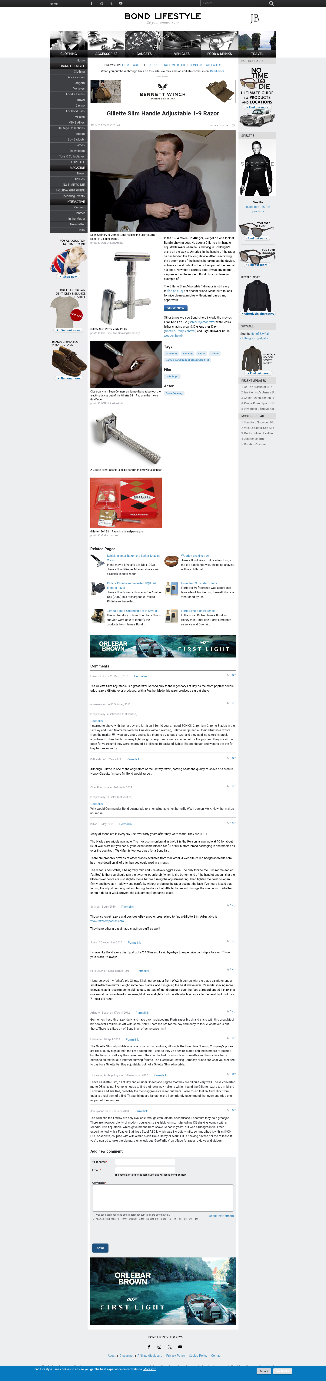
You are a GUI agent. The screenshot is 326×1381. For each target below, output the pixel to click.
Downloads (77, 151)
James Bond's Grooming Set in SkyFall (132, 611)
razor (201, 353)
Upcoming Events (73, 196)
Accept (264, 1371)
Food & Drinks (75, 94)
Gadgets (79, 83)
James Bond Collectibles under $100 (187, 360)
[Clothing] (69, 56)
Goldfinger (172, 376)
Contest (79, 207)
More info (149, 1369)
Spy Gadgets (76, 139)
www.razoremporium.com (107, 921)
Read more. (217, 71)
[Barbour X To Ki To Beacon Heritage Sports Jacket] (258, 375)
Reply (233, 675)
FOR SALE (78, 162)
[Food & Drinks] (219, 56)
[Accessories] (106, 56)
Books (80, 134)
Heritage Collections (71, 128)
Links (81, 230)
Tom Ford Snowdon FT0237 (262, 422)
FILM (125, 65)
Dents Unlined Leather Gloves (263, 433)
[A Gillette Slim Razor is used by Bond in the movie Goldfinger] (126, 465)
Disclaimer (126, 1355)
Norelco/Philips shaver (180, 331)
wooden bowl (173, 335)
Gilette (215, 353)
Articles (80, 179)
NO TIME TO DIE (74, 185)
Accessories (76, 77)
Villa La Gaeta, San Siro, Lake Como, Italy (270, 428)
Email (95, 1170)
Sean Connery (174, 393)
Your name (99, 1161)
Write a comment (220, 125)
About (111, 1355)
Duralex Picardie (255, 444)
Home (54, 4)
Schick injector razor (202, 322)
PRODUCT (153, 65)
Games (80, 145)
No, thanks (282, 1371)
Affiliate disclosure (150, 1355)
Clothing (79, 71)
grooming (172, 353)
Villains (80, 117)
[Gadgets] (144, 56)
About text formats (221, 1216)
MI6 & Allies (76, 122)
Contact (80, 213)
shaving (188, 353)
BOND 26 (196, 65)
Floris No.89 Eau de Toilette (199, 583)
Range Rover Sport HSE (259, 403)
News (81, 173)
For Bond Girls (75, 111)
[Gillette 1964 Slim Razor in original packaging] (126, 527)
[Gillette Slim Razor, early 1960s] (126, 325)
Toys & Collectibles (72, 156)
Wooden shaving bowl (195, 556)
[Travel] (257, 56)
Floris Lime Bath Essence (198, 611)
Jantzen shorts (254, 439)
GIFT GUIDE (213, 65)
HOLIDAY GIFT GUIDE (70, 190)
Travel (81, 100)
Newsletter (77, 224)
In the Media (76, 218)
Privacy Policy (175, 1355)
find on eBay (175, 291)
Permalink (140, 676)
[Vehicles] (182, 56)
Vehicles (79, 88)
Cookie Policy (198, 1355)
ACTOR (137, 65)
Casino (80, 105)
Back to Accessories (103, 125)
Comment (98, 1182)
